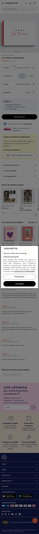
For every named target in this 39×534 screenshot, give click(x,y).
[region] (19, 267)
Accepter (19, 283)
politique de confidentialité (24, 271)
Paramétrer (19, 276)
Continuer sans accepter (11, 257)
